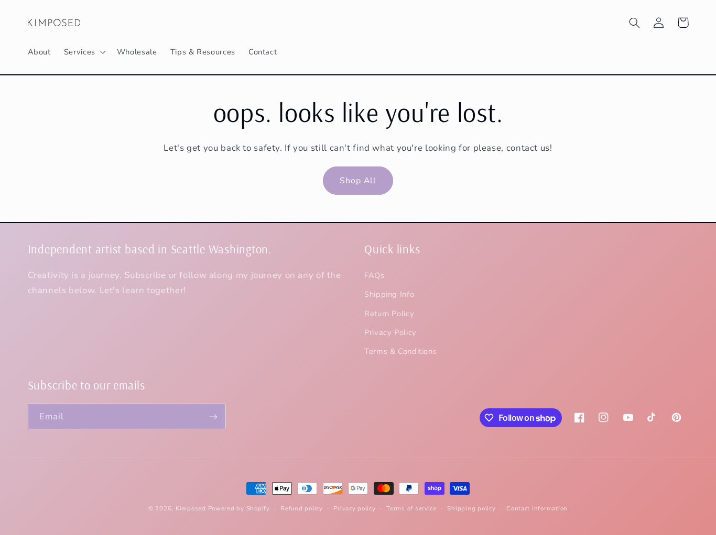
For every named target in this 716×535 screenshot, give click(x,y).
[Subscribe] (213, 416)
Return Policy (389, 313)
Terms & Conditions (400, 351)
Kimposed (191, 508)
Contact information (537, 508)
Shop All (358, 180)
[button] (83, 51)
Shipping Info (389, 294)
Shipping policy (471, 508)
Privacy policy (354, 508)
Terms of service (411, 508)
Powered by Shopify (239, 508)
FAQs (374, 275)
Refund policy (301, 508)
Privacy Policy (390, 332)
